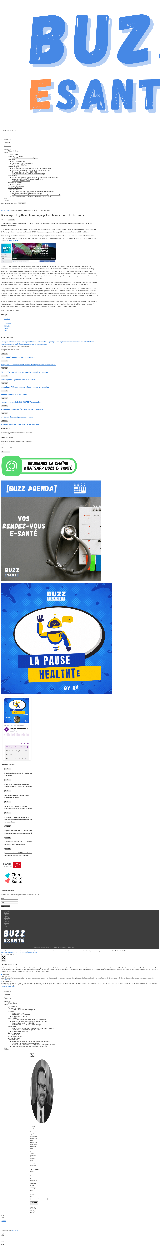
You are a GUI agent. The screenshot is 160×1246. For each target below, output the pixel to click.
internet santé (14, 344)
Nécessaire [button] (4, 973)
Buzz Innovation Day (18, 161)
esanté (73, 342)
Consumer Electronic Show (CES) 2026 (24, 172)
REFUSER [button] (26, 952)
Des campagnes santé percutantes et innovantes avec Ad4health (33, 191)
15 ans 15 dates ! (13, 151)
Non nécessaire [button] (5, 979)
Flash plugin (14, 1230)
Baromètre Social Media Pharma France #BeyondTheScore (31, 170)
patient (32, 344)
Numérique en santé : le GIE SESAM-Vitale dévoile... (21, 402)
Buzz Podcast (16, 184)
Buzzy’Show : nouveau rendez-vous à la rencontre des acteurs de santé (35, 177)
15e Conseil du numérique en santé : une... (17, 417)
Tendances (7, 146)
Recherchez (22, 203)
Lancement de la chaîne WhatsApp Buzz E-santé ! (28, 179)
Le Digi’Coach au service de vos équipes (25, 158)
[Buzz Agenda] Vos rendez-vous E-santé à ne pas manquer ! (31, 168)
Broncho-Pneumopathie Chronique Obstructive (30, 342)
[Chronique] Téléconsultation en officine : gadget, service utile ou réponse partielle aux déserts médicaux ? (18, 819)
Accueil (3, 210)
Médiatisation (12, 175)
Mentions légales (46, 947)
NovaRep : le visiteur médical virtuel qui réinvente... (20, 424)
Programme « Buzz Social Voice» (22, 163)
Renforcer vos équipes (15, 156)
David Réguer (48, 342)
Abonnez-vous (5, 452)
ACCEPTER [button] (19, 952)
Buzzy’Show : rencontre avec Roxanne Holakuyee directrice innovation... (28, 365)
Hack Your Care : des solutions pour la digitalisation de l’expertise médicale (36, 195)
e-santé (69, 342)
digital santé (63, 342)
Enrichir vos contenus (15, 182)
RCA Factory (38, 344)
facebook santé (79, 342)
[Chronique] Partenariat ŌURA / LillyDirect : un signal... (22, 409)
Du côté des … (8, 139)
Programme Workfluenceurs (21, 181)
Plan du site (37, 947)
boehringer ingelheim (7, 342)
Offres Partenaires (14, 189)
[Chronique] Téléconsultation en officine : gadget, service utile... (25, 387)
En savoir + (33, 952)
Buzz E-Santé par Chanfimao (66, 947)
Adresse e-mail (5, 448)
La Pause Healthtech (15, 188)
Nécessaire (6, 974)
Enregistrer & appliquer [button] (7, 986)
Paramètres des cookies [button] (8, 952)
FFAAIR (86, 342)
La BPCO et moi (13, 240)
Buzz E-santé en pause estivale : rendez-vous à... (19, 357)
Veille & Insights (13, 167)
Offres (6, 152)
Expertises (7, 149)
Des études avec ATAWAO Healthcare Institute (27, 193)
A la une (8, 210)
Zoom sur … (7, 142)
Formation (11, 160)
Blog (5, 198)
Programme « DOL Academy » (21, 165)
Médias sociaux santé (24, 344)
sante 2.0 (44, 344)
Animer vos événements (16, 186)
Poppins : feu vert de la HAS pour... (14, 394)
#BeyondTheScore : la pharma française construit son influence (25, 372)
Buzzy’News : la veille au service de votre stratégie (28, 174)
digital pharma (56, 342)
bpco (14, 342)
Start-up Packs (13, 154)
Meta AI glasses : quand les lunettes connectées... (19, 380)
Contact (6, 200)
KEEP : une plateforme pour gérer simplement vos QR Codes (31, 197)
